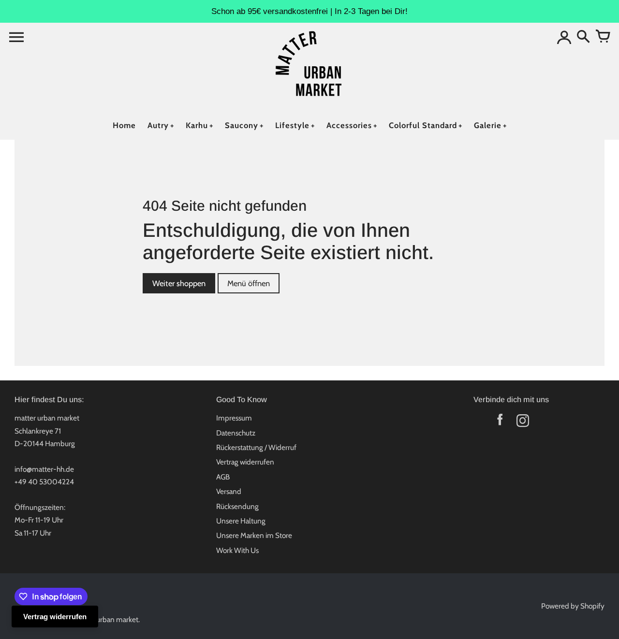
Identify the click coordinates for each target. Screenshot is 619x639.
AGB (223, 476)
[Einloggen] (564, 37)
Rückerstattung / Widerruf (256, 447)
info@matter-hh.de (44, 469)
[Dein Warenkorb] (602, 37)
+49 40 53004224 (44, 481)
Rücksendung (237, 506)
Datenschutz (235, 432)
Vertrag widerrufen (245, 461)
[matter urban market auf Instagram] (522, 423)
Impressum (234, 417)
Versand (228, 491)
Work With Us (237, 550)
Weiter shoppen (179, 283)
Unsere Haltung (240, 520)
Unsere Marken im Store (254, 535)
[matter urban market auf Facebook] (500, 423)
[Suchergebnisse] (583, 37)
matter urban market (106, 619)
